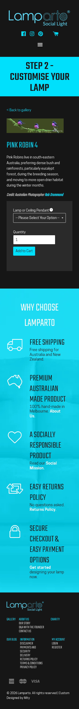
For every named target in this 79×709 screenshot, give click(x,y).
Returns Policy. (43, 509)
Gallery (11, 619)
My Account (58, 639)
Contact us (25, 631)
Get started (40, 567)
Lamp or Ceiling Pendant (31, 210)
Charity (55, 619)
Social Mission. (43, 465)
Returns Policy (29, 659)
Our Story (24, 623)
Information (27, 639)
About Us (24, 619)
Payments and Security (28, 649)
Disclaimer (26, 643)
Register (57, 647)
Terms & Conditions (31, 663)
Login (55, 643)
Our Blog (12, 639)
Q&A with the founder (31, 627)
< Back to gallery (19, 110)
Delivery (25, 655)
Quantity (19, 232)
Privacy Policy (28, 667)
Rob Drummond (54, 194)
